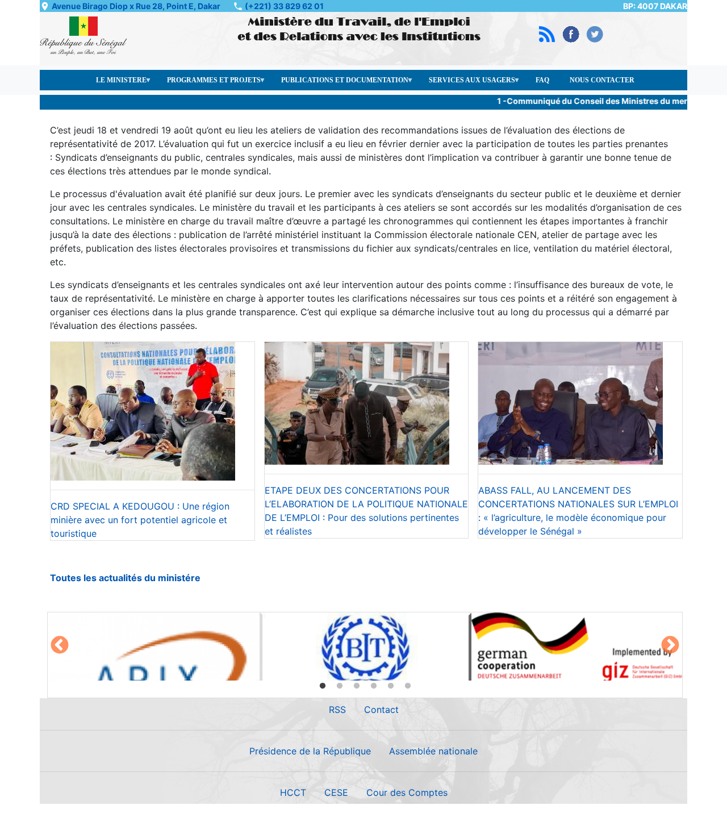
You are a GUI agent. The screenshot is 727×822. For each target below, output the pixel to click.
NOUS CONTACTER (602, 80)
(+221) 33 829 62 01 (284, 6)
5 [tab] (390, 686)
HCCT (293, 792)
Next (670, 646)
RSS (337, 709)
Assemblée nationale (433, 751)
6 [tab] (407, 686)
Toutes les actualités (96, 577)
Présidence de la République (310, 751)
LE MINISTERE (116, 83)
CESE (336, 792)
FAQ (542, 80)
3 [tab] (356, 686)
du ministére (171, 577)
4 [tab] (373, 686)
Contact (381, 709)
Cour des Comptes (407, 792)
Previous (60, 646)
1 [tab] (322, 686)
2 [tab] (339, 686)
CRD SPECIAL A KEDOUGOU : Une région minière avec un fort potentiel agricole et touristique (140, 519)
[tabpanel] (154, 646)
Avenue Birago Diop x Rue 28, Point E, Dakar (136, 6)
